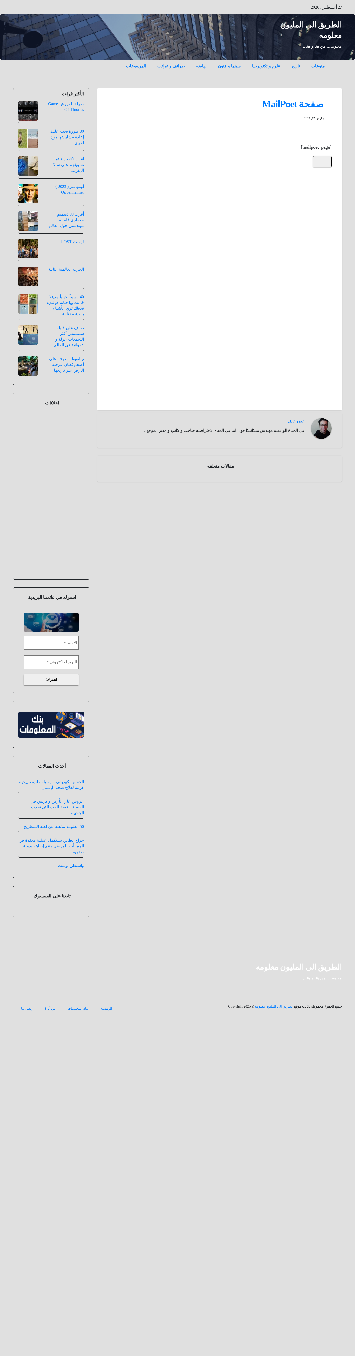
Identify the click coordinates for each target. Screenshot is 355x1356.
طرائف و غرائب (171, 66)
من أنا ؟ (50, 1008)
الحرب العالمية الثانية (66, 269)
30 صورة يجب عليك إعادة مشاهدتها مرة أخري (67, 137)
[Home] (336, 62)
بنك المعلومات (78, 1008)
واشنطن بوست (71, 865)
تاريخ (296, 66)
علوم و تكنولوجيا (266, 66)
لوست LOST (72, 241)
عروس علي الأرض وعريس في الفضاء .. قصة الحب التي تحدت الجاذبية (57, 807)
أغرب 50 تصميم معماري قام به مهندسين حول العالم (66, 220)
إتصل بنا (26, 1008)
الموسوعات (136, 66)
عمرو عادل (296, 421)
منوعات (318, 66)
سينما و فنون (229, 66)
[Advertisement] (220, 227)
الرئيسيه (106, 1008)
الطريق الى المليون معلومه (299, 966)
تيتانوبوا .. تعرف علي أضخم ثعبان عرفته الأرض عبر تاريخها (66, 364)
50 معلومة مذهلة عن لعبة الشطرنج (54, 826)
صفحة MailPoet (293, 103)
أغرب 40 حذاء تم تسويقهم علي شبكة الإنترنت (67, 165)
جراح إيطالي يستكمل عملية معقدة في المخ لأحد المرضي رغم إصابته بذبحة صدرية (51, 846)
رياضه (201, 66)
